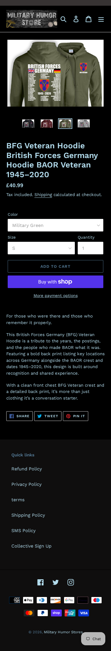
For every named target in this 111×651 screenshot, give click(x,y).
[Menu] (101, 19)
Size (12, 237)
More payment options (56, 295)
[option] (28, 124)
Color (13, 214)
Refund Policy (26, 469)
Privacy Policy (26, 484)
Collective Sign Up (31, 546)
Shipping (43, 194)
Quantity (86, 237)
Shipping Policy (28, 515)
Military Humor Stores (63, 632)
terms (17, 499)
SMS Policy (23, 530)
